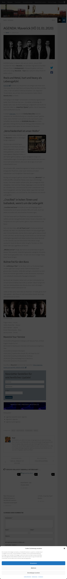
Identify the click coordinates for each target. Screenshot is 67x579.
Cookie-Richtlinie (27, 576)
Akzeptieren (33, 563)
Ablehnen (33, 568)
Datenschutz (34, 576)
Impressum (40, 576)
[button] (64, 548)
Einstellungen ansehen (33, 573)
